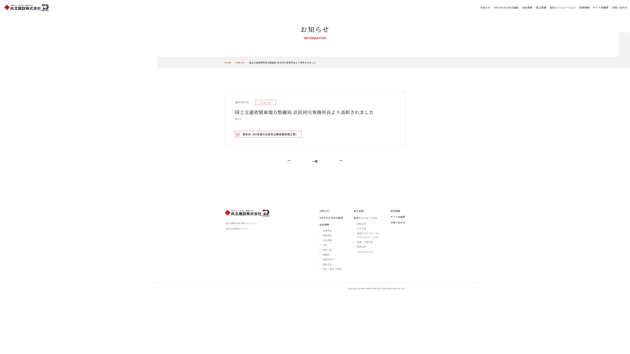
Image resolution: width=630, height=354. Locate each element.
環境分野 (361, 246)
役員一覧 (327, 249)
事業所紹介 (328, 259)
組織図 (326, 254)
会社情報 (324, 224)
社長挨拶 (327, 230)
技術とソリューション (366, 217)
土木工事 (361, 228)
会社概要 (327, 240)
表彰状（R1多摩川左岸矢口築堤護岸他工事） (270, 134)
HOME (228, 62)
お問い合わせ (620, 7)
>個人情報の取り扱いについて (240, 223)
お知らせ (485, 7)
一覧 (315, 161)
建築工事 (361, 223)
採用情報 (584, 7)
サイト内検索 (601, 7)
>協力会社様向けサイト (237, 228)
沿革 (325, 244)
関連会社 (327, 264)
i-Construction (365, 251)
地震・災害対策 (365, 242)
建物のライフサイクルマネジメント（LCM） (368, 235)
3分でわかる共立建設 (506, 7)
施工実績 (541, 7)
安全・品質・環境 (332, 269)
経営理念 (327, 235)
